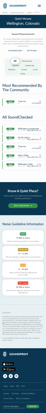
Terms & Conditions (23, 398)
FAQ (17, 386)
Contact (6, 393)
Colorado (29, 12)
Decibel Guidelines (28, 393)
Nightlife (15, 66)
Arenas (24, 70)
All (15, 61)
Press (23, 386)
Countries (5, 12)
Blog (12, 386)
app (3, 322)
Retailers (11, 70)
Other (23, 74)
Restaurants (27, 61)
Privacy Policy (8, 398)
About (6, 386)
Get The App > (32, 51)
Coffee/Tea (29, 66)
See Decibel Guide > (15, 51)
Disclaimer (15, 393)
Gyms (35, 70)
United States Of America (17, 12)
